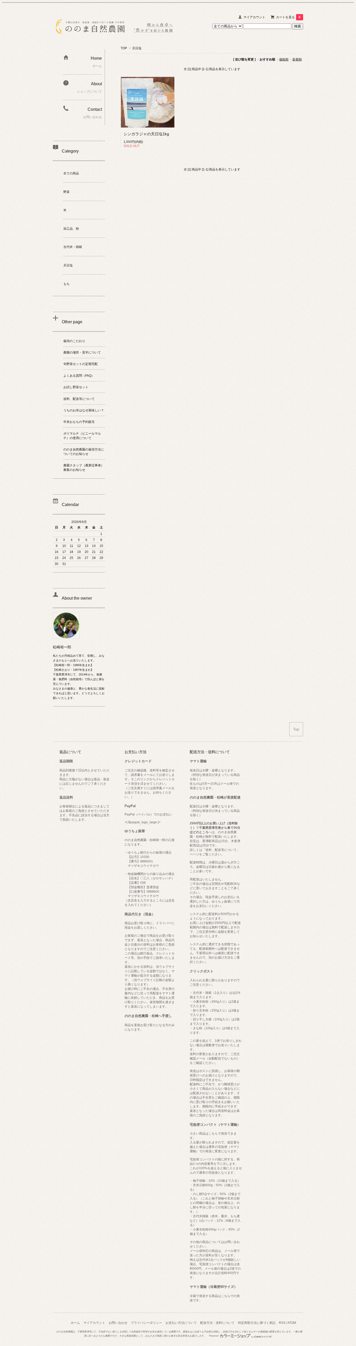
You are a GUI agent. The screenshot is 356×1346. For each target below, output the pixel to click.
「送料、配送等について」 (221, 850)
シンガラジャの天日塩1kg (146, 134)
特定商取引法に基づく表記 (256, 1323)
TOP (124, 48)
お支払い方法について (181, 1323)
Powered (214, 1336)
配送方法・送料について (217, 1323)
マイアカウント (254, 17)
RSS (282, 1323)
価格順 (284, 59)
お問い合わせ (118, 1323)
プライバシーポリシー (146, 1323)
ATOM (291, 1323)
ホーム (75, 1323)
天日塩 (137, 48)
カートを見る (288, 17)
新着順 (297, 59)
